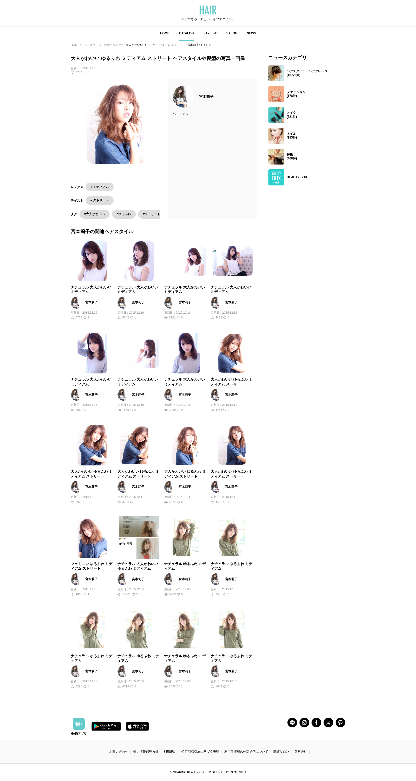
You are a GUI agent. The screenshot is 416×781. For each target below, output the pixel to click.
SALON (231, 33)
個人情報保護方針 (145, 751)
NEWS (251, 33)
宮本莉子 (206, 97)
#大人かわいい (94, 214)
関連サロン (281, 751)
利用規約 (170, 751)
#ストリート (151, 214)
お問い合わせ (118, 751)
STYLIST (210, 33)
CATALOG (186, 33)
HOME (164, 33)
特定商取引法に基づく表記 (200, 751)
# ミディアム (100, 187)
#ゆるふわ (124, 214)
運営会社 (300, 751)
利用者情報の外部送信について (246, 751)
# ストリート (100, 200)
